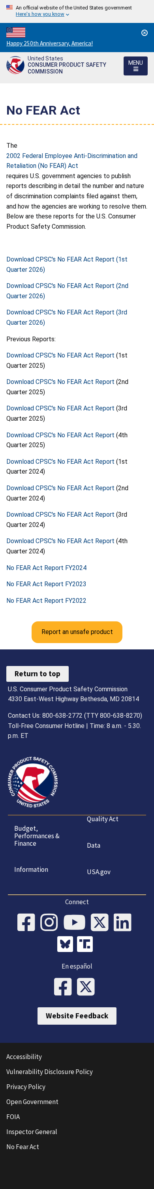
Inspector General (31, 1131)
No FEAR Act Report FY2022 (46, 600)
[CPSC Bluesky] (67, 945)
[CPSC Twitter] (102, 923)
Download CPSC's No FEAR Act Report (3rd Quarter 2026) (66, 317)
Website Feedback (77, 1015)
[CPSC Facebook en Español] (65, 987)
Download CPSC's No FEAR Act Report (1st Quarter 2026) (67, 264)
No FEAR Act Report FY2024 (46, 568)
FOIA (13, 1116)
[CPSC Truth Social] (87, 945)
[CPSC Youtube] (77, 923)
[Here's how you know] (77, 11)
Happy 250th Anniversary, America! (49, 43)
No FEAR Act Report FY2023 (46, 584)
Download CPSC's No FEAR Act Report (60, 355)
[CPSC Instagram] (51, 923)
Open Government (32, 1101)
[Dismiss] (144, 33)
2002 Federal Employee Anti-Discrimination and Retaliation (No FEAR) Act (71, 161)
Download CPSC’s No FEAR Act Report (60, 461)
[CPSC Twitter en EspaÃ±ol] (88, 987)
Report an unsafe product (77, 632)
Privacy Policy (25, 1086)
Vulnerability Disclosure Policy (49, 1071)
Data (93, 845)
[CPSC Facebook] (28, 923)
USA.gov (99, 871)
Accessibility (24, 1056)
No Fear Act (22, 1146)
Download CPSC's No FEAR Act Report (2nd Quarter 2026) (67, 291)
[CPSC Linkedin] (125, 923)
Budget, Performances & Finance (37, 835)
